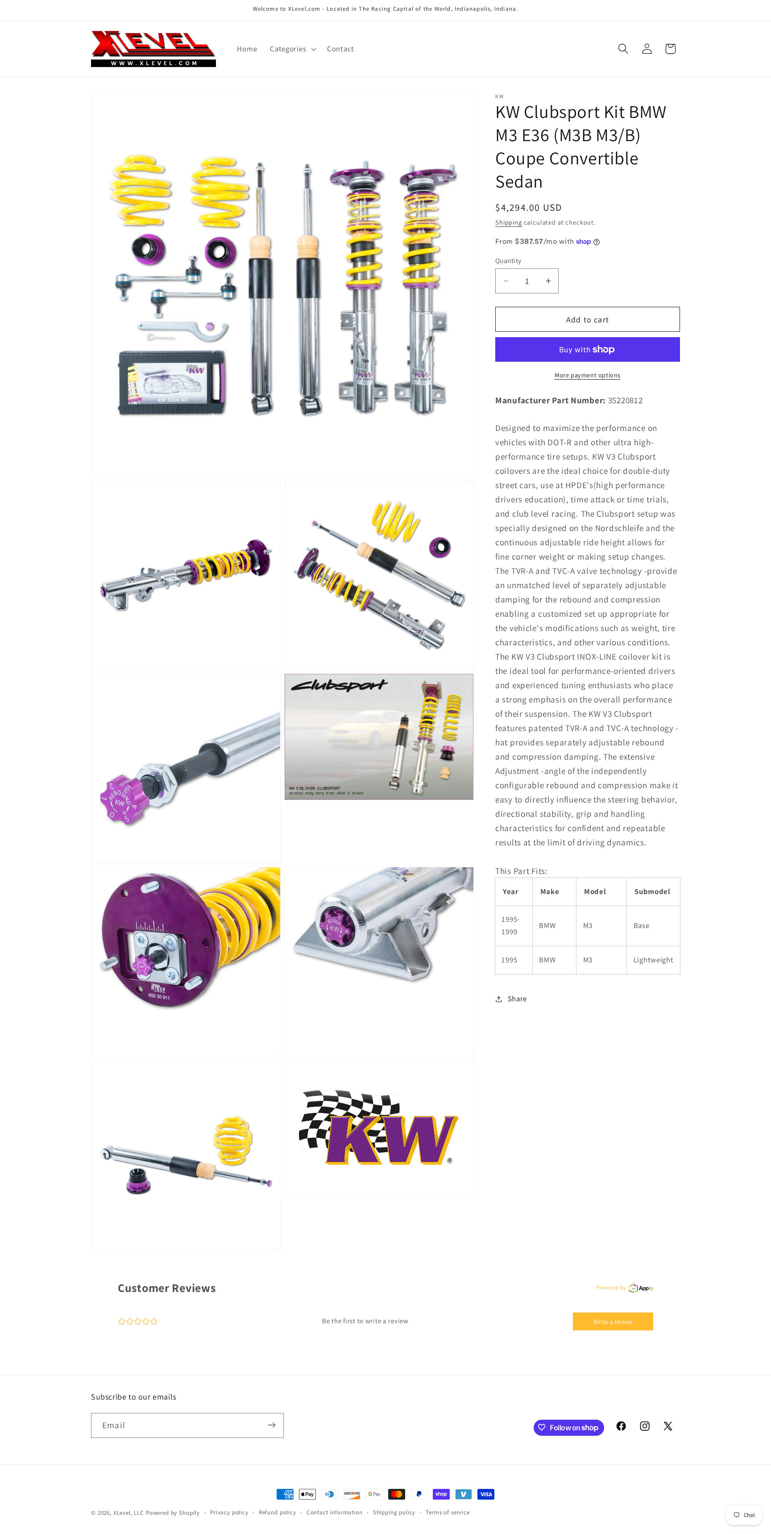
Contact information (335, 1512)
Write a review (613, 1321)
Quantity (508, 260)
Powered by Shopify (173, 1513)
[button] (292, 49)
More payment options (588, 375)
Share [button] (517, 998)
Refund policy (277, 1512)
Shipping (508, 222)
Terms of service (447, 1512)
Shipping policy (394, 1512)
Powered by (611, 1287)
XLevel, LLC (128, 1513)
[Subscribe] (271, 1425)
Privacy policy (229, 1512)
